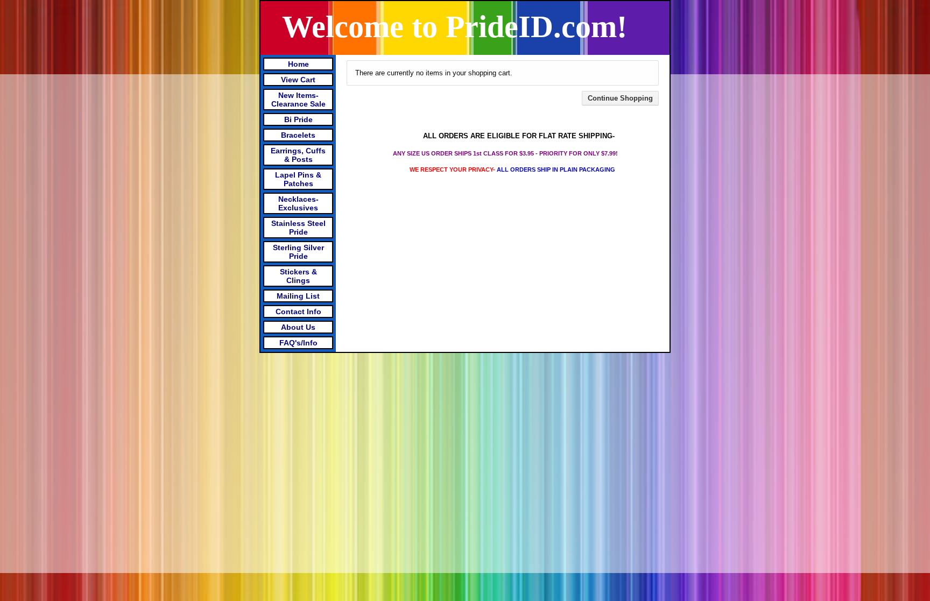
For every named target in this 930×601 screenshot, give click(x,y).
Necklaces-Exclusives (298, 203)
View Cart (298, 79)
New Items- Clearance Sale (298, 99)
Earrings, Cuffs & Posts (298, 155)
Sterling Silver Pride (298, 251)
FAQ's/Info (298, 342)
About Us (298, 327)
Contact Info (298, 311)
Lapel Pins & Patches (298, 179)
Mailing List (298, 296)
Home (298, 64)
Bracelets (298, 135)
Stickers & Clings (298, 276)
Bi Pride (298, 119)
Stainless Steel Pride (298, 227)
